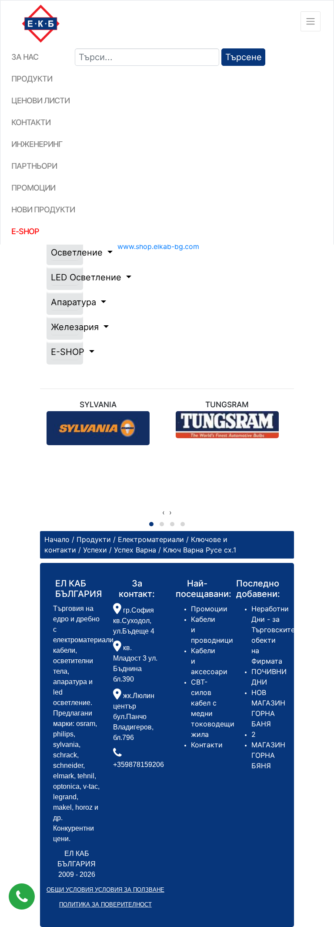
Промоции (33, 187)
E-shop (25, 231)
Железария (65, 327)
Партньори (34, 165)
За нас (24, 56)
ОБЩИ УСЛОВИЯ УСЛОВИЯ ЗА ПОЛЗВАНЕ (105, 889)
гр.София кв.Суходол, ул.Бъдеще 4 (133, 621)
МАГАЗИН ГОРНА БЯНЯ (268, 755)
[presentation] (163, 512)
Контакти (30, 122)
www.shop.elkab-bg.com (158, 246)
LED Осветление (65, 277)
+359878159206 (138, 764)
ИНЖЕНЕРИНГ (36, 144)
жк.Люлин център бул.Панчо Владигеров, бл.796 (133, 716)
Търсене (243, 57)
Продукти (31, 78)
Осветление (65, 252)
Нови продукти (43, 209)
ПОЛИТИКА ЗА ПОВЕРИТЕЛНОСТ (105, 904)
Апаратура (65, 302)
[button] (22, 896)
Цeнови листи (40, 100)
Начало (57, 539)
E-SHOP (65, 352)
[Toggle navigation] (311, 21)
